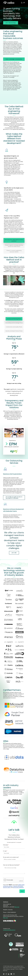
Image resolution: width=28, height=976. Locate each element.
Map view (17, 907)
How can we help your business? (11, 865)
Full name (6, 845)
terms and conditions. (18, 887)
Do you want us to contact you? (11, 857)
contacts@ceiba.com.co (9, 930)
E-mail (5, 851)
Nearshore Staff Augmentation (12, 474)
